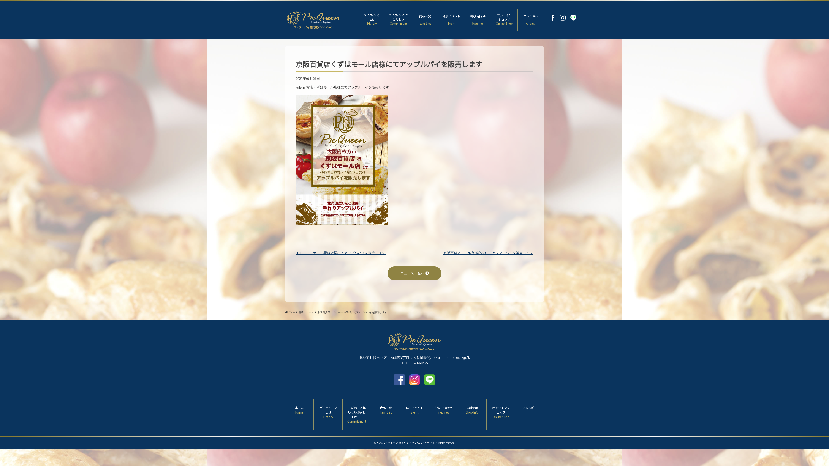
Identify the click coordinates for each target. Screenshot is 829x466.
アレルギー (531, 19)
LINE (573, 18)
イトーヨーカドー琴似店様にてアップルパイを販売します (341, 253)
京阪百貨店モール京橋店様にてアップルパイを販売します (488, 253)
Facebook (553, 18)
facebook (399, 379)
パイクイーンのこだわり (398, 19)
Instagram (563, 18)
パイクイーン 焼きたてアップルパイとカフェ (408, 442)
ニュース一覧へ (412, 273)
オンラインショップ (504, 19)
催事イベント (451, 19)
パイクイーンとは (372, 19)
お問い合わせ (478, 19)
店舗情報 (472, 410)
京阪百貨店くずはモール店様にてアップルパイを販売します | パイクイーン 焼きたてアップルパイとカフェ (314, 19)
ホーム (299, 410)
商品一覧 (425, 19)
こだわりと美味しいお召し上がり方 (356, 414)
